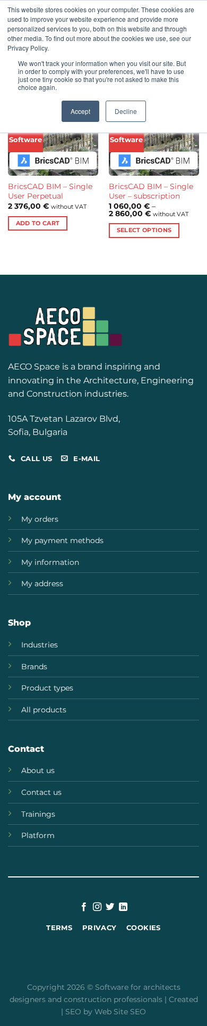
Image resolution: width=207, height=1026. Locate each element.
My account (34, 497)
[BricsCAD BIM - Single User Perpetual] (53, 144)
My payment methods (62, 540)
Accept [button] (80, 111)
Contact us (41, 792)
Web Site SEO (120, 1011)
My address (42, 583)
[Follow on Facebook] (84, 907)
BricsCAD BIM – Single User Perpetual (50, 191)
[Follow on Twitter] (110, 907)
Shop (19, 623)
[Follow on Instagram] (97, 907)
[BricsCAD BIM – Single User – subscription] (154, 144)
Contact (26, 749)
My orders (39, 519)
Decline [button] (126, 111)
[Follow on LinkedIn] (123, 907)
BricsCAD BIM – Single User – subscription (151, 191)
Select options (144, 230)
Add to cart (38, 223)
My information (50, 562)
